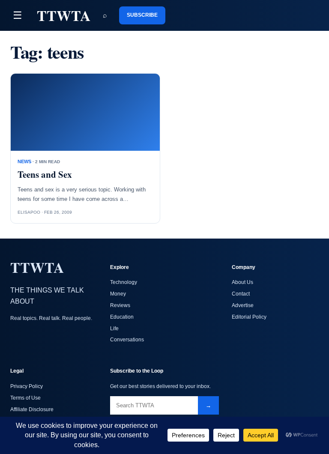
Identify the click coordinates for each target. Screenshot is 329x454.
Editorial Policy (249, 317)
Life (114, 329)
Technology (123, 282)
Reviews (120, 305)
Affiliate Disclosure (32, 409)
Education (122, 317)
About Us (242, 282)
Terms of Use (25, 398)
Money (118, 294)
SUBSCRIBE (142, 15)
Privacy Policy (26, 386)
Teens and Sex (45, 174)
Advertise (243, 305)
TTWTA (64, 15)
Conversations (127, 340)
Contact (241, 294)
